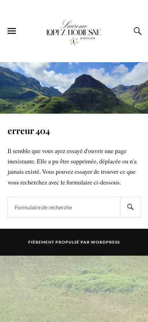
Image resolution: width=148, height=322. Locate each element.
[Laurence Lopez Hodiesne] (74, 30)
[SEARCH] (130, 207)
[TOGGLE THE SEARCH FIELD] (137, 31)
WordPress (105, 242)
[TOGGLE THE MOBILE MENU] (12, 31)
